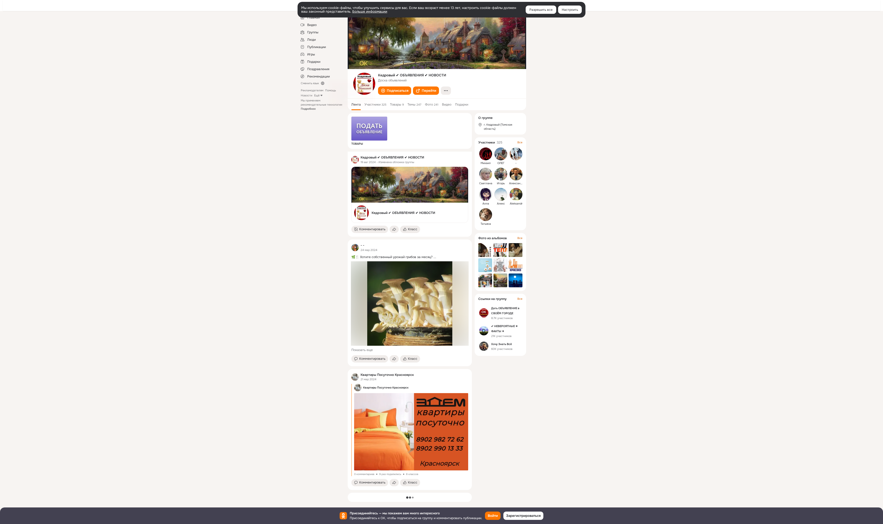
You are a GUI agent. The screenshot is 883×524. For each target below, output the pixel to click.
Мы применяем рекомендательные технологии (321, 105)
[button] (394, 90)
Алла (485, 203)
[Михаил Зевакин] (485, 153)
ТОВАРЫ (357, 143)
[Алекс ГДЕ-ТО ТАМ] (500, 194)
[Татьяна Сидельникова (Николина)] (485, 214)
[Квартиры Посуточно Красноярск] (355, 377)
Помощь (330, 90)
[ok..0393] (355, 159)
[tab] (356, 104)
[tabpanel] (410, 321)
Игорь (501, 183)
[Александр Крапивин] (516, 174)
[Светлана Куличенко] (485, 174)
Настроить (570, 10)
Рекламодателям (312, 90)
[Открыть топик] (409, 257)
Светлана (485, 183)
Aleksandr (516, 203)
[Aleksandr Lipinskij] (516, 194)
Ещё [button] (317, 95)
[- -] (355, 247)
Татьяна (486, 224)
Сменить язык (310, 83)
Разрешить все (541, 10)
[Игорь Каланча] (500, 174)
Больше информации (369, 11)
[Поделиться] (394, 229)
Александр (516, 183)
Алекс (501, 203)
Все (519, 142)
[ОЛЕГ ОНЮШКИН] (500, 153)
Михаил (486, 163)
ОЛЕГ (501, 163)
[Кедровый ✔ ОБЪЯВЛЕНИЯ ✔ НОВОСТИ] (409, 195)
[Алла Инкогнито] (485, 194)
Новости (306, 95)
